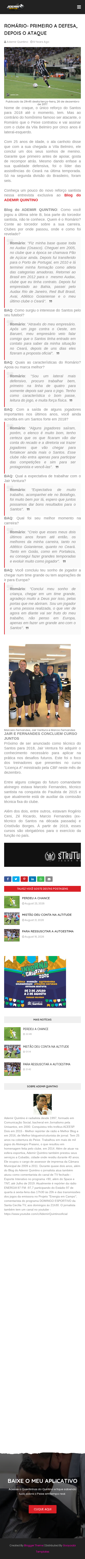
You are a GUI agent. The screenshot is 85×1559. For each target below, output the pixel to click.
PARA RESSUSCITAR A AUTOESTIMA (48, 931)
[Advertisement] (35, 1249)
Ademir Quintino (17, 42)
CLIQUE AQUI (42, 1509)
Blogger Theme (33, 1545)
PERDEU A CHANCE (36, 898)
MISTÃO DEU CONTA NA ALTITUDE (47, 915)
